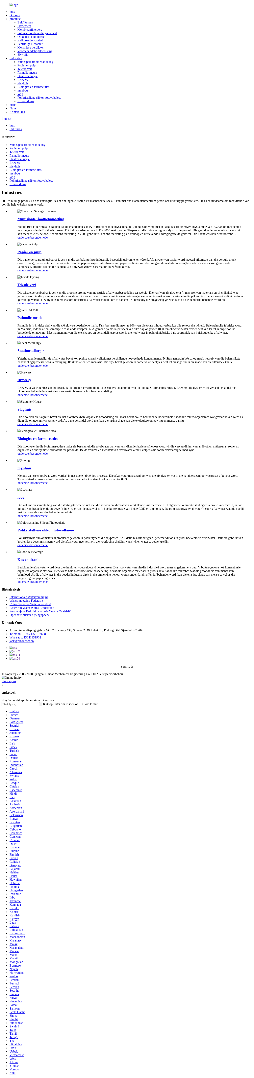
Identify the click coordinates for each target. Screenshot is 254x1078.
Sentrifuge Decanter (29, 44)
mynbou (22, 90)
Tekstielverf (24, 69)
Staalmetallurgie (27, 76)
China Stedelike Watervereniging (30, 604)
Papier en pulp (26, 65)
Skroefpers (24, 26)
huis (12, 11)
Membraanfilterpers (29, 29)
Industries (16, 58)
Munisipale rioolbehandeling (35, 61)
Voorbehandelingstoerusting (34, 51)
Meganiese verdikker (30, 47)
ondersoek (23, 237)
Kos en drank (25, 101)
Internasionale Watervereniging (29, 597)
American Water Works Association (32, 607)
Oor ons (15, 15)
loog (20, 94)
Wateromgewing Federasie (26, 600)
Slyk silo (22, 54)
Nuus (13, 108)
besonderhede (39, 237)
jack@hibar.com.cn (22, 641)
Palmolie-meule (27, 72)
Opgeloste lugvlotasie (30, 36)
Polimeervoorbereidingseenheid (37, 33)
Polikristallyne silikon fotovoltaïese (39, 97)
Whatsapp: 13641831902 (25, 637)
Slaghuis (22, 83)
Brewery (22, 79)
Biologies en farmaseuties (33, 87)
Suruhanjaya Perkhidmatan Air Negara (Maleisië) (40, 611)
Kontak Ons (17, 112)
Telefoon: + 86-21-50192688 (28, 633)
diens (13, 104)
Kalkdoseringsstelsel (30, 40)
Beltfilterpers (25, 22)
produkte (15, 18)
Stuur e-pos (9, 681)
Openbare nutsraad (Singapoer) (29, 615)
